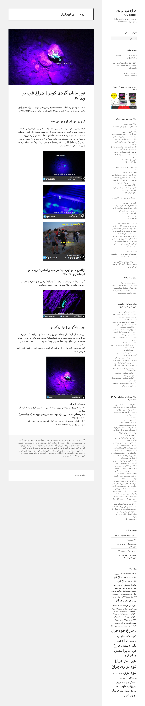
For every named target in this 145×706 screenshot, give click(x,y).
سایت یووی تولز (129, 591)
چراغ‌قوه (118, 682)
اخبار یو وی (133, 577)
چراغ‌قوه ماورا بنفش (125, 686)
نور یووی (118, 626)
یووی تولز (117, 690)
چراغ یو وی (125, 682)
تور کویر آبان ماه (57, 445)
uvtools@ (69, 421)
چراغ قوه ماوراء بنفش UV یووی (57, 440)
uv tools (134, 574)
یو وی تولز (130, 695)
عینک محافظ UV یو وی (126, 597)
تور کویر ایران (31, 445)
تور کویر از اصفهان (43, 445)
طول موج (129, 594)
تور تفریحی (31, 443)
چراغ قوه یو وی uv (56, 451)
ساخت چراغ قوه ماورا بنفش (123, 588)
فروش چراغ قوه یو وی (41, 451)
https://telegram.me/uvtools (40, 421)
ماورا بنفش (124, 626)
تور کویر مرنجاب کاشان (37, 448)
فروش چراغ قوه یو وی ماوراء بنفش (40, 453)
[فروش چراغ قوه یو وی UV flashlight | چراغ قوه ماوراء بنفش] (124, 101)
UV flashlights (126, 574)
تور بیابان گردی (41, 443)
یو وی (133, 690)
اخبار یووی (117, 574)
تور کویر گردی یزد (53, 448)
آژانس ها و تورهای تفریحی (33, 440)
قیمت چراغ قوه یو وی (121, 623)
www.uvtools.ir (63, 424)
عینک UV (123, 594)
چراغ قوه (126, 630)
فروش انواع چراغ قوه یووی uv (126, 535)
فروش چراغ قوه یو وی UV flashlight (67, 453)
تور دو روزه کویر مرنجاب (72, 445)
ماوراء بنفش (133, 626)
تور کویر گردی (65, 448)
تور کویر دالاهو (76, 448)
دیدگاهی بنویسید (68, 456)
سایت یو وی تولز (79, 475)
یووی (126, 690)
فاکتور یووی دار (131, 540)
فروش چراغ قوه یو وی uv (127, 551)
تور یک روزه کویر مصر (72, 451)
